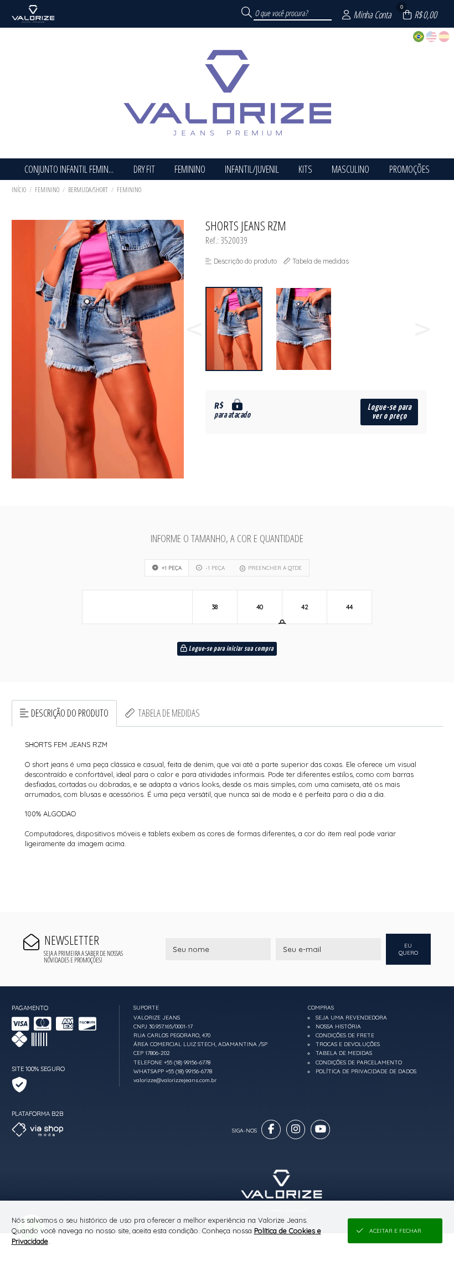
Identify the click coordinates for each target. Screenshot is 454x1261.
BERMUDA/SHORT (88, 189)
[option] (240, 329)
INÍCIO (19, 189)
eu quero (408, 949)
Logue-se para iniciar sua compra (230, 649)
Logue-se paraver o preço (389, 411)
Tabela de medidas (169, 712)
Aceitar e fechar (395, 1230)
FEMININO (47, 189)
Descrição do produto (70, 712)
